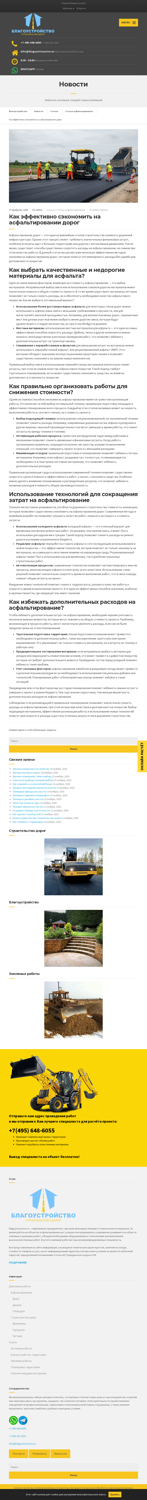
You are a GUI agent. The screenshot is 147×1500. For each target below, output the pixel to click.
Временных (19, 1323)
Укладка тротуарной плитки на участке (35, 787)
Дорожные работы (20, 1286)
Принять (115, 1494)
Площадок (19, 1311)
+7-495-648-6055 (17, 1428)
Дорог (16, 1298)
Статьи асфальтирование (70, 209)
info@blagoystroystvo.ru (22, 1443)
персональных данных (120, 1487)
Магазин (67, 8)
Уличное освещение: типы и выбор (32, 776)
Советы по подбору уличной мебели (33, 780)
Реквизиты (39, 1453)
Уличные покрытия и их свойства (31, 768)
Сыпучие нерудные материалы (28, 1373)
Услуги (80, 8)
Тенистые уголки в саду (26, 802)
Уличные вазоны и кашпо (26, 772)
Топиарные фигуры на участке (29, 791)
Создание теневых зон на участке (32, 810)
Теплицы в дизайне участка (28, 799)
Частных (17, 1336)
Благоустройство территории (28, 1354)
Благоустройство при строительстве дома (37, 818)
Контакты (19, 1453)
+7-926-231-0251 (17, 1436)
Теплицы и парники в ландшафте (31, 795)
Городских (19, 1330)
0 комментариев (98, 209)
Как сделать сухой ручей (27, 814)
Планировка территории (25, 1367)
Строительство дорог (24, 1317)
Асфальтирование (21, 1292)
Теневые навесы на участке (28, 806)
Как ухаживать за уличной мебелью (32, 784)
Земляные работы (21, 1361)
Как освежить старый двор (28, 821)
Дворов (17, 1305)
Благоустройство (24, 1487)
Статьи (50, 209)
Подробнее (18, 1262)
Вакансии (60, 1453)
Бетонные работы (21, 1348)
